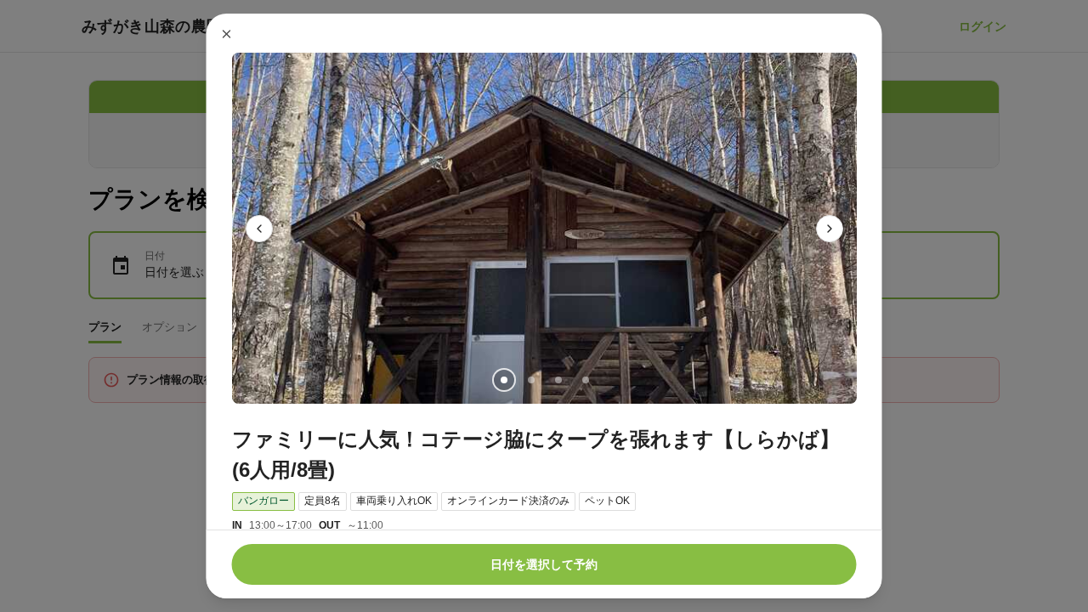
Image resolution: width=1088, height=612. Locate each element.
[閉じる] (227, 34)
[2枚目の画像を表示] (530, 380)
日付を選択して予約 (544, 564)
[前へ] (259, 228)
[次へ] (829, 228)
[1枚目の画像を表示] (503, 380)
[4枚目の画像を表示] (585, 380)
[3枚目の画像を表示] (557, 380)
